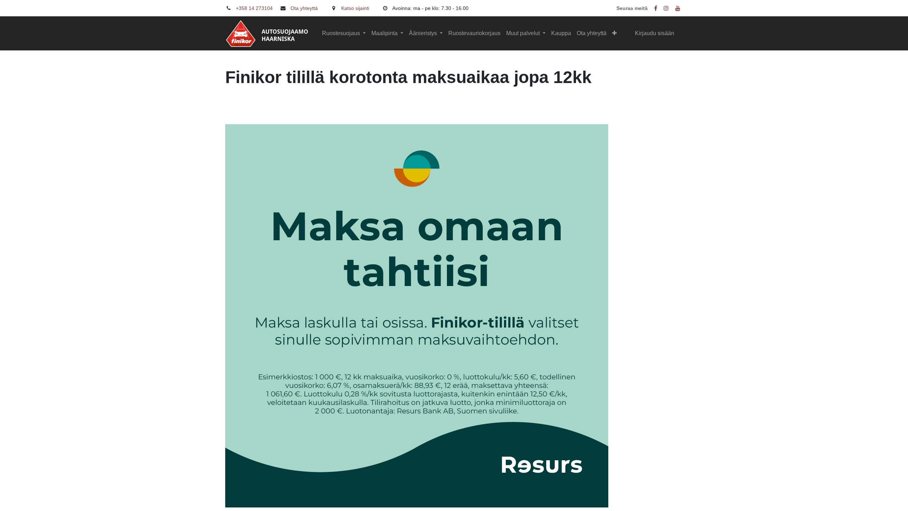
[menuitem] (474, 33)
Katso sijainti (355, 8)
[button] (614, 33)
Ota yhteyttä (304, 8)
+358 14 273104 (254, 8)
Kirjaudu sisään (654, 33)
